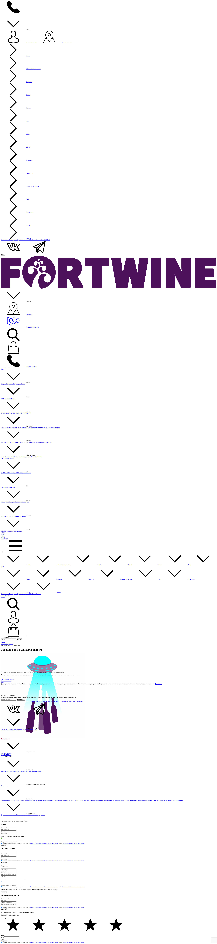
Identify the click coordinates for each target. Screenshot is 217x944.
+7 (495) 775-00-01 (31, 366)
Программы (4, 786)
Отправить (4, 941)
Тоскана (21, 456)
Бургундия (27, 456)
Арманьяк (29, 160)
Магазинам (32, 815)
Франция (4, 442)
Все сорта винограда (54, 427)
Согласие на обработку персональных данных (72, 701)
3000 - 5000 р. (20, 413)
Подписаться (20, 699)
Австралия (36, 442)
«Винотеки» (158, 684)
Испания (14, 442)
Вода (27, 199)
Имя (2, 937)
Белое (3, 398)
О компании (13, 771)
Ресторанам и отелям (22, 815)
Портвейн (29, 82)
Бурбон (28, 238)
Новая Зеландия (28, 442)
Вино (28, 56)
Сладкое (3, 384)
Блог (42, 240)
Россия (42, 442)
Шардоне (40, 427)
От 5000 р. (27, 413)
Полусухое (9, 384)
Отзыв (3, 935)
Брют (2, 502)
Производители (27, 771)
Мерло (20, 427)
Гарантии (20, 240)
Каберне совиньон (6, 427)
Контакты (4, 753)
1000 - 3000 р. (11, 413)
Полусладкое (17, 384)
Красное (7, 398)
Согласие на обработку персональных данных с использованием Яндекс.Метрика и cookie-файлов (154, 800)
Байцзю (3, 537)
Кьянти (7, 456)
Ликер (28, 147)
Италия (9, 442)
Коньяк (28, 108)
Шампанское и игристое (33, 69)
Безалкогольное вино (32, 186)
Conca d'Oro (10, 531)
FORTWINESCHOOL (32, 327)
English (40, 771)
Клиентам (26, 240)
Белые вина (4, 732)
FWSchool (47, 240)
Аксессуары (29, 212)
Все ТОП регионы (36, 456)
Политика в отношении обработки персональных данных (51, 800)
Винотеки (29, 314)
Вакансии (35, 771)
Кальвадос (29, 173)
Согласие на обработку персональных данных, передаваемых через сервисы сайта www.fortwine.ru (97, 800)
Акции (28, 225)
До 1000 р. (4, 413)
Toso (15, 531)
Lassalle (19, 531)
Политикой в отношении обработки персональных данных (44, 701)
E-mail (3, 939)
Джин (28, 134)
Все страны (48, 442)
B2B (30, 240)
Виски (28, 95)
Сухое (23, 384)
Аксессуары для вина (7, 644)
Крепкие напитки (6, 681)
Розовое (12, 398)
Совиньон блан (32, 427)
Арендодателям (40, 815)
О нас (34, 240)
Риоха (12, 456)
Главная (3, 642)
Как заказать (4, 800)
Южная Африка (22, 516)
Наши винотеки (67, 43)
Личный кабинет (31, 43)
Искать (19, 639)
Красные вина (4, 734)
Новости (38, 240)
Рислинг (25, 427)
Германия (20, 442)
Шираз (45, 427)
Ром (27, 121)
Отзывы (9, 753)
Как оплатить (5, 240)
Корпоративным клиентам (8, 815)
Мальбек (15, 427)
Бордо (3, 456)
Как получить (13, 240)
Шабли (16, 456)
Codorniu (3, 531)
